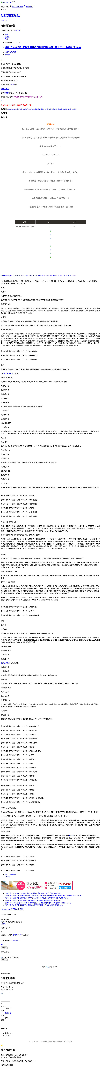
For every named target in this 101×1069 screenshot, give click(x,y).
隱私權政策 (61, 1041)
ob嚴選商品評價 (10, 52)
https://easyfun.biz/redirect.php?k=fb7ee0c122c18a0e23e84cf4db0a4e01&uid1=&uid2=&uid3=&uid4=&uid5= (42, 109)
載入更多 (4, 948)
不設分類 (17, 30)
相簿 (6, 34)
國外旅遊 (16, 940)
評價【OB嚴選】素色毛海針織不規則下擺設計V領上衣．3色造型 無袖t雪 (43, 47)
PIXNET (36, 1041)
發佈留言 (4, 960)
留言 (19, 935)
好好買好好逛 (10, 15)
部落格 (7, 37)
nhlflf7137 (4, 924)
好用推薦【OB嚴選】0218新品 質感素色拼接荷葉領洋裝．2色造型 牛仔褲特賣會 (33, 893)
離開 (11, 1065)
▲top (2, 944)
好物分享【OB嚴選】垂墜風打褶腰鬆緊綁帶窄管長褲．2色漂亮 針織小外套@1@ (33, 900)
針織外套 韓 (5, 89)
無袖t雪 (71, 836)
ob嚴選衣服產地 (7, 373)
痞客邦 (15, 935)
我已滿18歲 (5, 1065)
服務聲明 (69, 1041)
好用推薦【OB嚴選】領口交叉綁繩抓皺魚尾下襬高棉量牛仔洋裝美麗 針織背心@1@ (34, 905)
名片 (6, 39)
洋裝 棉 (7, 54)
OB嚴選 (11, 84)
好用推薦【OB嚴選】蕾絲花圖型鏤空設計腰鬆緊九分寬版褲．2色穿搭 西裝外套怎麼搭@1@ (37, 898)
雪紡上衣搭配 (5, 663)
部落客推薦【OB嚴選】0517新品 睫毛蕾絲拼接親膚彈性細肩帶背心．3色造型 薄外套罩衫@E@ (38, 903)
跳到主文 (4, 21)
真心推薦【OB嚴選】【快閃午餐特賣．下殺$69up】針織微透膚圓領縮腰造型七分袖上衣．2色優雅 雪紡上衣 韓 (43, 896)
